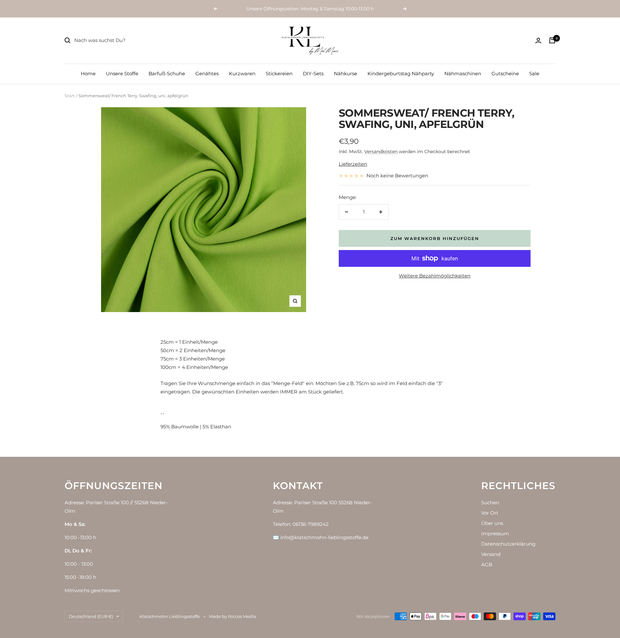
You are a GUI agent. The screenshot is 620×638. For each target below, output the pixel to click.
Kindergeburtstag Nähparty (400, 73)
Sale (534, 73)
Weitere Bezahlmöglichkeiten (434, 276)
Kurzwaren (242, 73)
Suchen (490, 502)
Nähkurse (345, 73)
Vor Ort (489, 513)
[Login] (538, 40)
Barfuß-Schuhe (167, 73)
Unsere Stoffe (122, 73)
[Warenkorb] (552, 40)
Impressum (495, 533)
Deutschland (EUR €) (91, 616)
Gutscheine (505, 73)
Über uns (492, 523)
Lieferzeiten (353, 164)
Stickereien (279, 73)
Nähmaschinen (462, 73)
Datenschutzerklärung (508, 544)
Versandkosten (381, 151)
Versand (491, 554)
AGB (486, 564)
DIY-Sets (313, 73)
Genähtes (207, 73)
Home (88, 73)
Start (70, 95)
